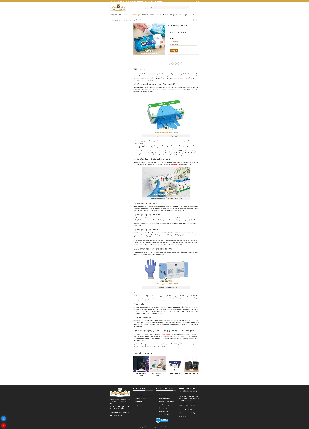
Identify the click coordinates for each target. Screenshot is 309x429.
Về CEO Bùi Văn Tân (163, 414)
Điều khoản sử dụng (163, 395)
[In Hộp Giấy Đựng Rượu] (141, 364)
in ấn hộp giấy (177, 164)
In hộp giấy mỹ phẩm (140, 398)
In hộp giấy (137, 20)
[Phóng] (135, 52)
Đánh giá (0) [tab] (141, 70)
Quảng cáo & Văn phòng (178, 15)
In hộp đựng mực (175, 373)
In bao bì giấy (126, 20)
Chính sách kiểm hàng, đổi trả (166, 401)
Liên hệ (197, 1)
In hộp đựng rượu (139, 405)
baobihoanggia (181, 78)
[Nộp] (187, 7)
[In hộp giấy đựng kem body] (158, 364)
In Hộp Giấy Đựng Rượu (141, 374)
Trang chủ (114, 20)
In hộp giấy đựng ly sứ (191, 373)
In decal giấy (138, 401)
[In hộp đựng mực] (174, 364)
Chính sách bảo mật (163, 411)
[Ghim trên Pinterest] (177, 63)
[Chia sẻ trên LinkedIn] (180, 63)
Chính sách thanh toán (164, 398)
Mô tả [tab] (135, 70)
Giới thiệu (192, 1)
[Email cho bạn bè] (174, 63)
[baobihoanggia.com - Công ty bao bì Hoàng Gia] (119, 7)
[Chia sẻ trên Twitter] (172, 63)
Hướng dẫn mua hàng (163, 405)
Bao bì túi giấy (147, 15)
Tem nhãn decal (161, 15)
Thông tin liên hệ (162, 408)
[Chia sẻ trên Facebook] (169, 63)
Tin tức (191, 15)
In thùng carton (139, 395)
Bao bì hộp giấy (134, 15)
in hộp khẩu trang (166, 334)
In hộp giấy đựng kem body (158, 374)
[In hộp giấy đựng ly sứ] (191, 364)
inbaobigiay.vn (194, 413)
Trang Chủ (113, 15)
